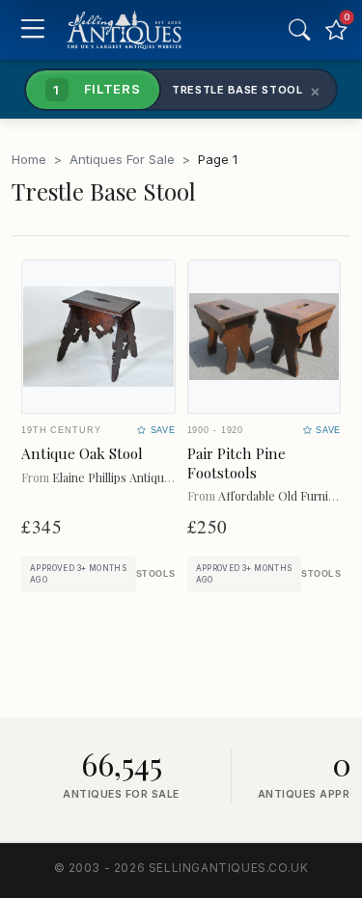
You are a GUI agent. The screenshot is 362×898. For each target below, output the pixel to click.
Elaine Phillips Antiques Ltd (125, 477)
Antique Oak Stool (82, 453)
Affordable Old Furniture (284, 495)
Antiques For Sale (122, 159)
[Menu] (32, 30)
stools (156, 574)
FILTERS (96, 88)
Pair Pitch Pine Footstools (236, 463)
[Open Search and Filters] (299, 30)
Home (29, 159)
